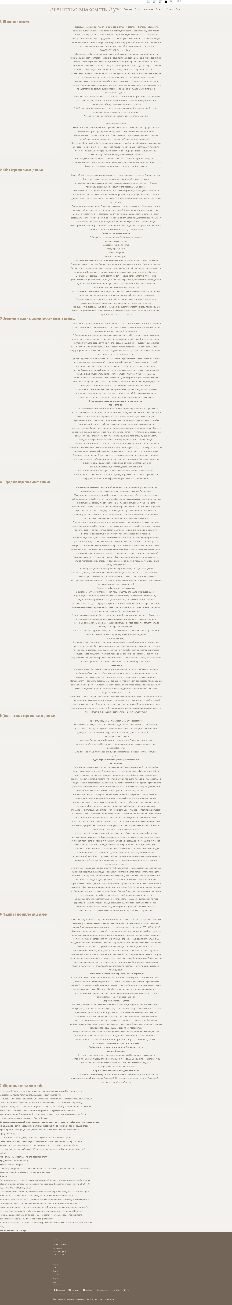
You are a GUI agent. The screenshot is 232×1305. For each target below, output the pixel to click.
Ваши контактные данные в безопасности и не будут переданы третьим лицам (83, 1299)
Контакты (148, 9)
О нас (137, 9)
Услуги (170, 9)
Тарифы (159, 9)
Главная (128, 9)
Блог (178, 9)
